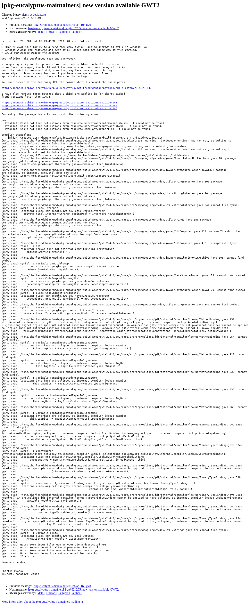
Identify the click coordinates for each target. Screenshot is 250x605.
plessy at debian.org (33, 14)
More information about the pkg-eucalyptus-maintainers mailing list (43, 601)
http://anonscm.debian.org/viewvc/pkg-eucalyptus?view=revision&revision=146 (59, 108)
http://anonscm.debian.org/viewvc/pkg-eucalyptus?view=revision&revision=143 (59, 102)
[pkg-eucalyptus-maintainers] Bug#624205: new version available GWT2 (73, 28)
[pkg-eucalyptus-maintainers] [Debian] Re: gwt (62, 24)
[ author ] (76, 31)
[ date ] (41, 31)
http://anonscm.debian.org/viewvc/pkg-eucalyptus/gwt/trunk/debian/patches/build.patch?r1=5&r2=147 (77, 87)
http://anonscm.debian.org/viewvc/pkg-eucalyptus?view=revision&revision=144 (59, 105)
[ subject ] (64, 31)
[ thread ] (51, 31)
